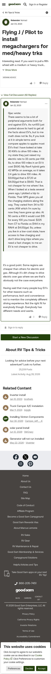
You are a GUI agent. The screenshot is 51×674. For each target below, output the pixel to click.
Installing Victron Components (27, 416)
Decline (29, 668)
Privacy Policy (28, 614)
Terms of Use (28, 631)
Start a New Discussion (25, 337)
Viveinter (30, 442)
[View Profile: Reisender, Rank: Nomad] (5, 22)
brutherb (28, 399)
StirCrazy (28, 432)
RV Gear (25, 540)
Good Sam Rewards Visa (25, 522)
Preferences (14, 668)
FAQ (25, 492)
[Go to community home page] (15, 4)
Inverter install (18, 394)
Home (26, 475)
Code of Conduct (25, 505)
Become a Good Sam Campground (25, 516)
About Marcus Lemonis (25, 528)
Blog (18, 598)
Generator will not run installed (27, 438)
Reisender (15, 20)
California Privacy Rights (28, 619)
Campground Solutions (25, 557)
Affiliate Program (25, 511)
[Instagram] (20, 463)
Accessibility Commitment (28, 636)
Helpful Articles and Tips (25, 564)
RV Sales (25, 535)
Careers (27, 598)
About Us (25, 481)
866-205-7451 (27, 583)
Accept (41, 668)
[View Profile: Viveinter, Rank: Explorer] (5, 440)
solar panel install (19, 427)
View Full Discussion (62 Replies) (20, 95)
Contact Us (25, 487)
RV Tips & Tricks (12, 12)
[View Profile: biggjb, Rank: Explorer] (5, 408)
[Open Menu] (47, 13)
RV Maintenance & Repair (25, 546)
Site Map (25, 498)
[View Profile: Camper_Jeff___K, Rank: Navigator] (5, 419)
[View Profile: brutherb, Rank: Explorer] (5, 397)
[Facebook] (15, 456)
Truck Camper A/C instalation (26, 405)
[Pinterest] (30, 463)
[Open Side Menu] (4, 4)
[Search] (25, 4)
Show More (11, 70)
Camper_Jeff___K (33, 421)
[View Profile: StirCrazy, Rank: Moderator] (5, 430)
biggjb (27, 410)
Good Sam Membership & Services (25, 552)
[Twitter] (25, 456)
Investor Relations (28, 625)
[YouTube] (35, 456)
